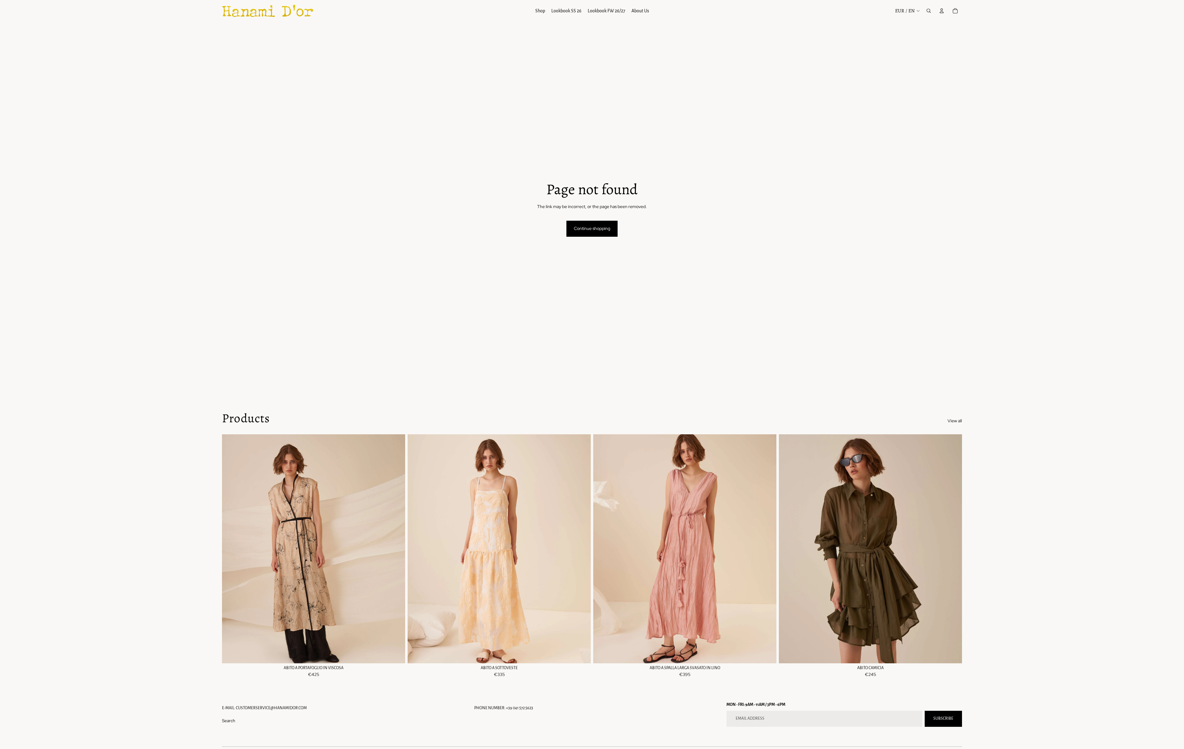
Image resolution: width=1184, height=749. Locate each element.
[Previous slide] (417, 549)
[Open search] (928, 11)
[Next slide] (581, 549)
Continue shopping (592, 228)
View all (955, 421)
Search (228, 720)
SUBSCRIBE (943, 718)
